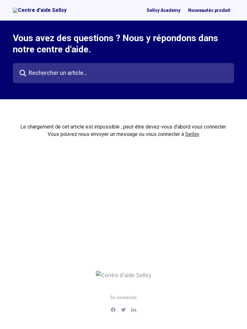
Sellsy (192, 134)
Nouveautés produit (209, 10)
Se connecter (123, 297)
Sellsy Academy (163, 10)
